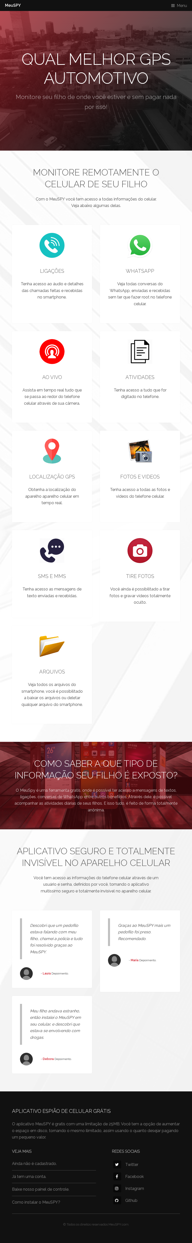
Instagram (134, 1188)
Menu (182, 5)
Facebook (134, 1176)
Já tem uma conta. (29, 1176)
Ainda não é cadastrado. (34, 1163)
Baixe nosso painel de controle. (40, 1189)
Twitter (131, 1164)
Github (131, 1200)
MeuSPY (13, 5)
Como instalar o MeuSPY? (36, 1202)
